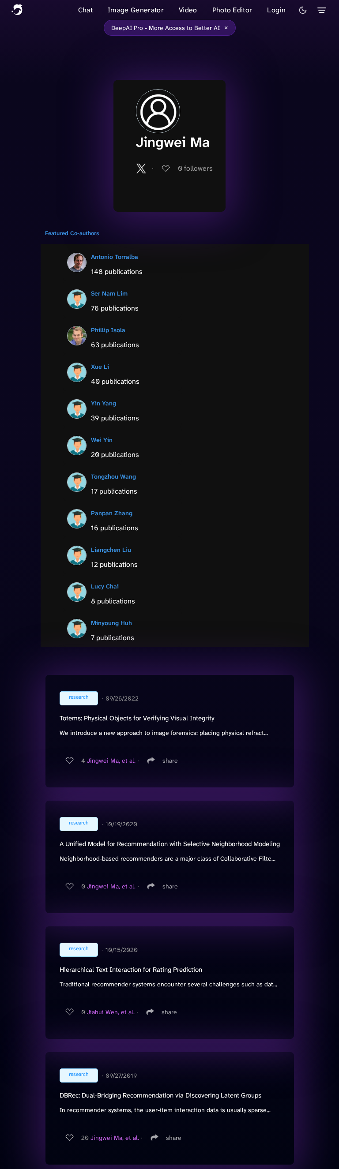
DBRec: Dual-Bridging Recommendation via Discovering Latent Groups (160, 1095)
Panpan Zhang (111, 513)
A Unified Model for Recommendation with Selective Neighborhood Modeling (170, 843)
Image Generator (136, 10)
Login (276, 10)
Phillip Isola (108, 330)
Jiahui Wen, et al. (111, 1012)
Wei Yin (102, 440)
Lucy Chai (105, 586)
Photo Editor (232, 10)
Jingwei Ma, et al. (111, 760)
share (170, 760)
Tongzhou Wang (113, 476)
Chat (85, 10)
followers (195, 168)
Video (188, 10)
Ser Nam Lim (109, 293)
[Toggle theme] (303, 10)
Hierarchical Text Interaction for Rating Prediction (131, 969)
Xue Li (100, 367)
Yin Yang (103, 403)
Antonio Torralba (114, 257)
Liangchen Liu (111, 550)
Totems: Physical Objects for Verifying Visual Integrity (137, 718)
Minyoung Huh (111, 623)
